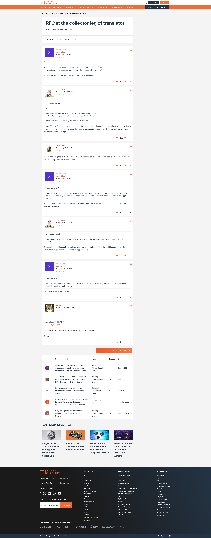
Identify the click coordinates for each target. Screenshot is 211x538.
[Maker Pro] (94, 526)
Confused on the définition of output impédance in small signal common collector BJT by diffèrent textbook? (70, 368)
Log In (153, 2)
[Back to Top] (169, 536)
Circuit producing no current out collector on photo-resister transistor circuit (70, 390)
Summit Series (162, 499)
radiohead (60, 145)
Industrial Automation (125, 494)
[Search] (146, 2)
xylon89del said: (52, 103)
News (159, 491)
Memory (86, 499)
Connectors (88, 480)
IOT (119, 496)
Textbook (160, 510)
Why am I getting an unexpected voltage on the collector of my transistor (68, 413)
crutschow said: (51, 188)
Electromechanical (90, 491)
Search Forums (53, 39)
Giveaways (117, 7)
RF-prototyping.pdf (52, 325)
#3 (131, 146)
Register (66, 505)
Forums (57, 7)
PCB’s (85, 507)
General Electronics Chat (96, 390)
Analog (86, 478)
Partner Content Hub (157, 7)
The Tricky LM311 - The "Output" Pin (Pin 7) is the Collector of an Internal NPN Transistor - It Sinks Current (70, 379)
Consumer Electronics (125, 486)
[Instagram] (54, 493)
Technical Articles (163, 507)
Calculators (161, 476)
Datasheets (102, 7)
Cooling (86, 483)
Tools (81, 7)
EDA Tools (87, 488)
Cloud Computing (124, 483)
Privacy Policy (139, 536)
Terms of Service (150, 536)
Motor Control (122, 509)
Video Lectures (162, 512)
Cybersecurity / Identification (128, 488)
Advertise (64, 479)
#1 (131, 50)
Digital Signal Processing (126, 491)
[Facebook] (40, 493)
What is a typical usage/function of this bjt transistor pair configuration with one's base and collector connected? (71, 402)
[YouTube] (59, 493)
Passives (87, 504)
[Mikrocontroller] (113, 527)
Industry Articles (162, 483)
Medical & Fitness (124, 504)
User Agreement (163, 536)
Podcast (130, 7)
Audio (120, 478)
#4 (131, 174)
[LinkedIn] (49, 493)
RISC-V (86, 512)
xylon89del (54, 29)
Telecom (121, 515)
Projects (160, 497)
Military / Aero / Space (125, 507)
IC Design (87, 496)
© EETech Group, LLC (46, 536)
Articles (45, 7)
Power (86, 509)
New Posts (70, 39)
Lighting (120, 501)
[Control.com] (64, 527)
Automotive (121, 480)
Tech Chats (161, 502)
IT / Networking (123, 499)
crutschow (60, 89)
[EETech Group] (46, 527)
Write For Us (46, 483)
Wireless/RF (88, 520)
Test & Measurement (91, 517)
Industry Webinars (163, 486)
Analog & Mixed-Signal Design (97, 368)
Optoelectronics (89, 501)
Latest (86, 475)
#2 (131, 90)
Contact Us (64, 483)
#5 (131, 221)
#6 (131, 264)
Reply (129, 82)
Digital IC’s (87, 486)
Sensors (86, 515)
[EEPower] (81, 527)
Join (165, 2)
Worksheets (161, 515)
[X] (44, 493)
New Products (162, 489)
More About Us (47, 479)
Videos (90, 7)
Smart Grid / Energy (124, 512)
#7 (131, 306)
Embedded (87, 494)
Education (69, 7)
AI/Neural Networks (124, 475)
